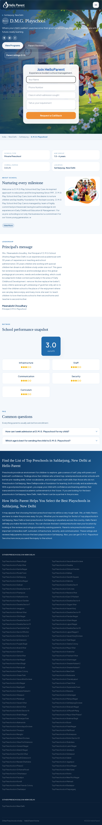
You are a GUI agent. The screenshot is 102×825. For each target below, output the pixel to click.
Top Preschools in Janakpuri (63, 750)
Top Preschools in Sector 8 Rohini (15, 632)
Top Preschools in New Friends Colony (17, 785)
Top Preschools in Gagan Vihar (64, 604)
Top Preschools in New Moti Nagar (65, 777)
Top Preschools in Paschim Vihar (15, 754)
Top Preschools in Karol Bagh (14, 663)
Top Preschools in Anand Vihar (14, 648)
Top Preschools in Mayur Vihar (64, 648)
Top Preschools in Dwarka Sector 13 (16, 624)
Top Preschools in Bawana (62, 691)
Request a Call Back (51, 115)
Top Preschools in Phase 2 (12, 766)
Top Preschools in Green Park (14, 675)
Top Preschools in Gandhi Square (65, 577)
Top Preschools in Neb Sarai (63, 770)
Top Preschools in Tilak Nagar (64, 640)
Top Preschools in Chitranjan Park (15, 718)
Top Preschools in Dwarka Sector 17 (16, 620)
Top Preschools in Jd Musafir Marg (65, 711)
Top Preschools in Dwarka (62, 565)
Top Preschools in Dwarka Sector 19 (66, 612)
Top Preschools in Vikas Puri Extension (17, 742)
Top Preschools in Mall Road (63, 730)
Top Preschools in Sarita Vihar (14, 656)
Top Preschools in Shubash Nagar (65, 707)
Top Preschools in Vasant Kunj (64, 608)
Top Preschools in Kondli (12, 781)
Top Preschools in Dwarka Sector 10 (66, 628)
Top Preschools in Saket (61, 758)
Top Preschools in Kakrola (62, 581)
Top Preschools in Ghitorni (12, 652)
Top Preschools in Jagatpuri (63, 762)
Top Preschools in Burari (61, 722)
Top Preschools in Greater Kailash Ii (16, 691)
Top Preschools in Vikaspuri (13, 695)
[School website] (9, 38)
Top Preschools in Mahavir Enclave (15, 738)
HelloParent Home (31, 821)
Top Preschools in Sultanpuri (63, 754)
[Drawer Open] (96, 5)
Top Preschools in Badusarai (63, 675)
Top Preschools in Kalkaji (62, 573)
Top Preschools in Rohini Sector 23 (66, 738)
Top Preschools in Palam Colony (15, 671)
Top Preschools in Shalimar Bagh (65, 718)
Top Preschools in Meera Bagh (14, 561)
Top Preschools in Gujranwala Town (66, 687)
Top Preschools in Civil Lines (63, 589)
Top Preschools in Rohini (61, 774)
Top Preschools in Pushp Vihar (14, 565)
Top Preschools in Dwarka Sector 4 (66, 601)
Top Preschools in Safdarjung (14, 577)
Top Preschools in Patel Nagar (64, 726)
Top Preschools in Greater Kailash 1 (66, 667)
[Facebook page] (15, 38)
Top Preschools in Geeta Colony (65, 644)
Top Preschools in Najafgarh (13, 687)
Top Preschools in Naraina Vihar (64, 593)
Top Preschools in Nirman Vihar (14, 612)
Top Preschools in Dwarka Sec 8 (65, 585)
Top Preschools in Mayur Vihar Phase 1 (67, 715)
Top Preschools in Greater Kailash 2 (66, 663)
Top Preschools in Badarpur (63, 785)
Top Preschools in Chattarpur (14, 789)
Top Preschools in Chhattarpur (14, 774)
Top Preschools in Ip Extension (14, 640)
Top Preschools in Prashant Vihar (65, 656)
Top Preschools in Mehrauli (62, 781)
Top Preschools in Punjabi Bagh (14, 644)
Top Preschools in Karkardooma (15, 597)
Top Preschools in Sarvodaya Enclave (17, 726)
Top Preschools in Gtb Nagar (13, 616)
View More (8, 225)
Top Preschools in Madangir (13, 699)
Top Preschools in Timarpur (13, 730)
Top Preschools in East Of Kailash (65, 597)
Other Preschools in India (12, 821)
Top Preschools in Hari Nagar (13, 660)
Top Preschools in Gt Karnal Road (15, 770)
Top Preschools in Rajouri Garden (15, 601)
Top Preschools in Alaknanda (13, 722)
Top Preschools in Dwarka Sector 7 (16, 604)
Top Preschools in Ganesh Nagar (15, 746)
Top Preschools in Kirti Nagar (13, 683)
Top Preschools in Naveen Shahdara (16, 762)
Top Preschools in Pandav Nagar (65, 616)
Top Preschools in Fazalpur (13, 777)
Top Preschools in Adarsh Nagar (15, 750)
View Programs (12, 45)
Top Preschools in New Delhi (63, 671)
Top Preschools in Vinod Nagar (64, 766)
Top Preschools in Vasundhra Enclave (17, 679)
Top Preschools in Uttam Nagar (64, 620)
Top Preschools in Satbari (12, 585)
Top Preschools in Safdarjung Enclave (67, 703)
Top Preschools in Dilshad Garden (65, 569)
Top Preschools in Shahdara (63, 742)
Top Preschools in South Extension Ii (16, 758)
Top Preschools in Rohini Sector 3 (15, 636)
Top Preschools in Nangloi (12, 734)
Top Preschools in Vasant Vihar (14, 703)
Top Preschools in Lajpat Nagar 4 (65, 632)
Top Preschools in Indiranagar (64, 695)
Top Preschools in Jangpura (13, 608)
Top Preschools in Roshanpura (64, 734)
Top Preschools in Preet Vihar (63, 683)
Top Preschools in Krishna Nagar (15, 581)
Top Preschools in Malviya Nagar (65, 699)
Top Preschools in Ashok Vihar (14, 707)
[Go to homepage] (13, 5)
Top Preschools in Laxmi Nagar (64, 746)
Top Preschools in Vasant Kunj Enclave (67, 636)
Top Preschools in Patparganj (64, 789)
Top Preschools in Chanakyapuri (65, 679)
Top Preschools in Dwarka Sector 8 (16, 589)
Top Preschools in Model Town (14, 573)
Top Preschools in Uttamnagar (64, 660)
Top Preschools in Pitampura (13, 593)
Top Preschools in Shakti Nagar (14, 715)
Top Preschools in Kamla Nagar (14, 569)
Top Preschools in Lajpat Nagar (64, 624)
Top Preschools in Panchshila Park (15, 628)
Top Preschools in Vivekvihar (63, 652)
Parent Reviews (36, 45)
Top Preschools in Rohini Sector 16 (15, 711)
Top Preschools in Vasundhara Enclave (67, 561)
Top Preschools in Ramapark (13, 667)
